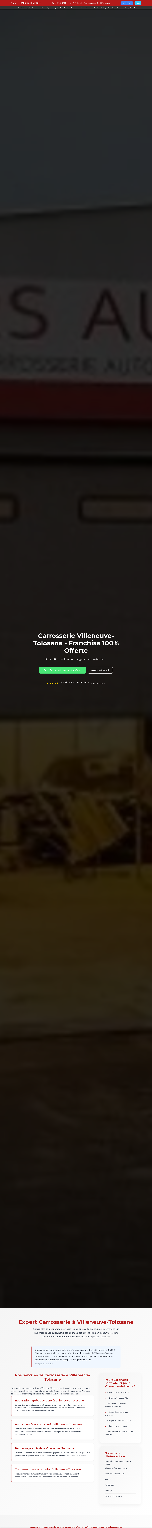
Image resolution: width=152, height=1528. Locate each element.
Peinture (42, 8)
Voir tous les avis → (98, 683)
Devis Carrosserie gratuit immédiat (62, 670)
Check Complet (64, 8)
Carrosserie (16, 8)
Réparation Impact (52, 8)
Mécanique (111, 8)
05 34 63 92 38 (60, 3)
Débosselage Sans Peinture (29, 8)
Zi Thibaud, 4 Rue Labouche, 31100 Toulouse (91, 3)
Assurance (120, 8)
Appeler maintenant (100, 670)
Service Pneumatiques (77, 8)
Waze (138, 3)
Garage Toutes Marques (132, 8)
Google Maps (127, 3)
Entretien (89, 8)
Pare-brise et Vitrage (100, 8)
